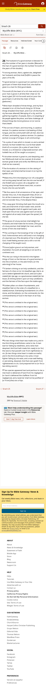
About (9, 544)
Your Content (39, 41)
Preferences (12, 683)
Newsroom (11, 562)
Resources (14, 41)
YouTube (10, 669)
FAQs (9, 576)
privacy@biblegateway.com (11, 530)
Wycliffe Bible (12, 396)
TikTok (9, 663)
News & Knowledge (15, 547)
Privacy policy (13, 591)
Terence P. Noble (20, 400)
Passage (5, 41)
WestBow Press (13, 637)
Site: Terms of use (14, 603)
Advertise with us (14, 585)
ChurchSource (13, 622)
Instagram (11, 657)
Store (9, 556)
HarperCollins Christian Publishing (21, 625)
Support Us (11, 565)
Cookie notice (12, 600)
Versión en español (14, 680)
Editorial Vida (12, 631)
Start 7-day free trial (13, 419)
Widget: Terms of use (15, 605)
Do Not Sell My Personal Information (22, 597)
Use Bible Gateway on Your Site (19, 582)
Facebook (11, 654)
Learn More (31, 419)
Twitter (10, 666)
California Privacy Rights (17, 594)
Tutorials (10, 579)
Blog (9, 559)
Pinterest (10, 660)
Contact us (11, 588)
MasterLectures (13, 643)
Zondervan (11, 640)
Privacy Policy (14, 529)
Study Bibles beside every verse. (22, 9)
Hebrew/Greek (26, 41)
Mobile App (11, 553)
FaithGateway (12, 617)
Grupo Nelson (12, 628)
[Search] (41, 26)
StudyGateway (13, 619)
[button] (42, 3)
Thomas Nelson (13, 634)
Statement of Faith (14, 550)
